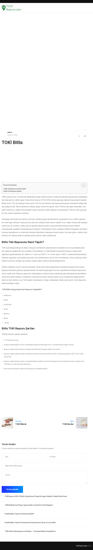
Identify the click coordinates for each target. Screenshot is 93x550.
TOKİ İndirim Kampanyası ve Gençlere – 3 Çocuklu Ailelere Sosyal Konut (30, 531)
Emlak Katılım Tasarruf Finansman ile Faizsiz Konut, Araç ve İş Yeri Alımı (30, 522)
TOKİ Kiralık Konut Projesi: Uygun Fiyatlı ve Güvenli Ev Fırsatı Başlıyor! (29, 505)
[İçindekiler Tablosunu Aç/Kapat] (82, 186)
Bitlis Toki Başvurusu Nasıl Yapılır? (15, 189)
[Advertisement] (44, 36)
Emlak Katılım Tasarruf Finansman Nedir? (19, 514)
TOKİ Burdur (68, 424)
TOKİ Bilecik (20, 424)
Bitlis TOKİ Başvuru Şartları (13, 191)
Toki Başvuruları (81, 546)
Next (72, 421)
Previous (18, 421)
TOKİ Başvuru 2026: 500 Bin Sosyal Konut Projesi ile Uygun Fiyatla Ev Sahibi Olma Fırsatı (36, 496)
